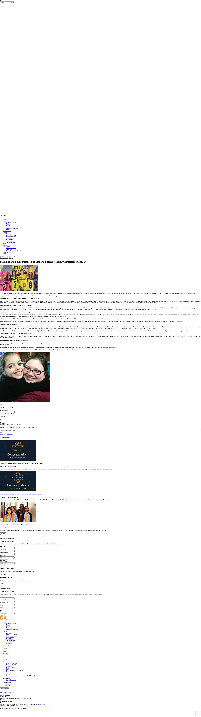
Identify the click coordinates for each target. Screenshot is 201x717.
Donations (5, 651)
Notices (8, 685)
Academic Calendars (11, 663)
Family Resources (7, 252)
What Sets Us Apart (11, 222)
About (4, 221)
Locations (8, 233)
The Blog (5, 653)
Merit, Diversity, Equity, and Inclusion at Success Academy (15, 524)
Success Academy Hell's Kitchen (13, 427)
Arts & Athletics (10, 241)
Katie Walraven (35, 427)
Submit (2, 564)
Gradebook (9, 666)
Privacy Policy (29, 704)
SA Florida (9, 643)
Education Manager (26, 427)
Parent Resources (7, 662)
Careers (5, 245)
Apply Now (3, 215)
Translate (11, 2)
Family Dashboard (10, 667)
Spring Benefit (10, 249)
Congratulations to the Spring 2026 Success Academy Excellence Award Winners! (21, 463)
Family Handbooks (11, 664)
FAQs (7, 669)
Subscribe (3, 416)
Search (5, 219)
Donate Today (6, 246)
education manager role (75, 349)
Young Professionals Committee (14, 250)
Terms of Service (40, 704)
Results (8, 224)
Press (7, 229)
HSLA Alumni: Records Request (14, 670)
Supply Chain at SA (11, 680)
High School (9, 239)
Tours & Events (7, 231)
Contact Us (9, 684)
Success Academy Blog (12, 228)
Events (5, 659)
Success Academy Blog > (6, 258)
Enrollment (6, 645)
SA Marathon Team (11, 248)
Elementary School (11, 236)
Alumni (8, 226)
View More (3, 533)
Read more (109, 469)
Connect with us (4, 688)
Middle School (10, 238)
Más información (10, 671)
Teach (1, 583)
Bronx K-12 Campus (11, 235)
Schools (5, 232)
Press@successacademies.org (7, 692)
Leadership (9, 225)
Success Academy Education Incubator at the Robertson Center (22, 676)
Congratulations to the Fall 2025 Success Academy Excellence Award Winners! (21, 494)
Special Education (10, 242)
